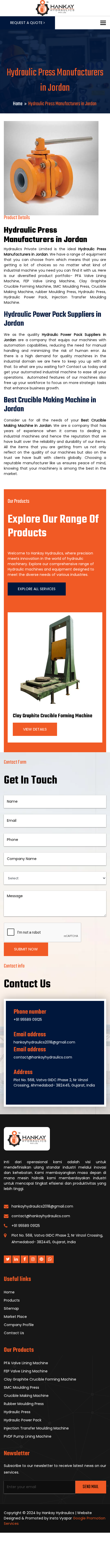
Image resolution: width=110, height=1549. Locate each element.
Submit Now (26, 949)
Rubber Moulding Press (24, 1403)
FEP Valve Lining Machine (26, 1371)
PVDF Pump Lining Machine (27, 1436)
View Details (35, 729)
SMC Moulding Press (21, 1387)
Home (18, 104)
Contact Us (14, 1332)
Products (12, 1300)
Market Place (15, 1316)
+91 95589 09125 (28, 1019)
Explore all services (37, 588)
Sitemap (11, 1308)
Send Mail (90, 1487)
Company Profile (19, 1324)
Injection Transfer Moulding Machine (36, 1428)
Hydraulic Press (17, 1411)
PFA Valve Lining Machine (26, 1363)
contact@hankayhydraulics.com (43, 1057)
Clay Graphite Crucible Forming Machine (52, 716)
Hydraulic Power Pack (22, 1420)
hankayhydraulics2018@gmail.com (44, 1042)
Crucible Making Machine (26, 1395)
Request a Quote (26, 22)
